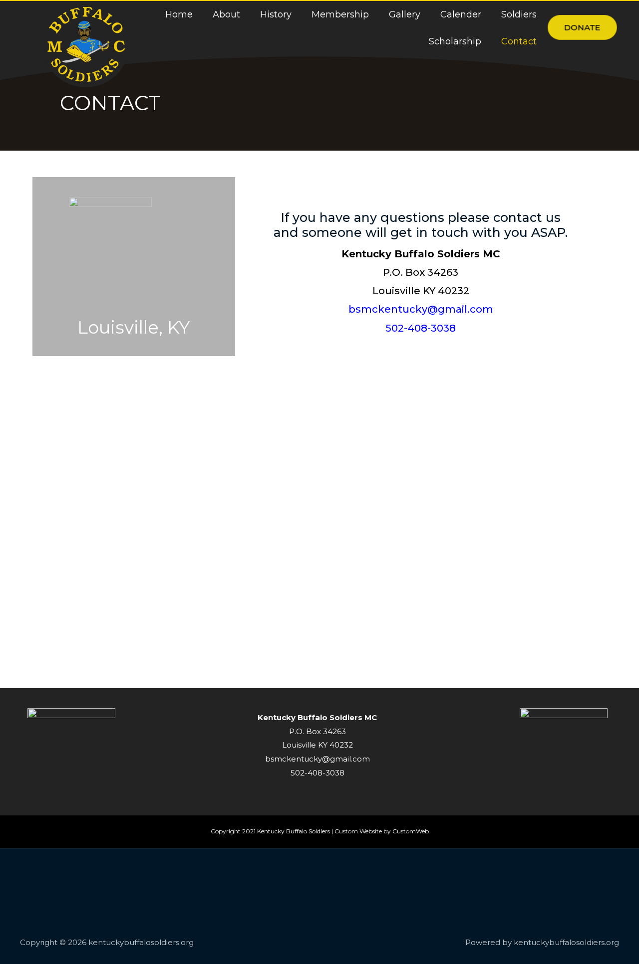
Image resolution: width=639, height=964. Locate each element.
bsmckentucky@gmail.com (420, 309)
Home (179, 14)
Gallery (404, 14)
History (276, 14)
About (226, 14)
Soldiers (519, 14)
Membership (340, 14)
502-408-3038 (420, 328)
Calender (460, 14)
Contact (519, 41)
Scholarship (455, 41)
